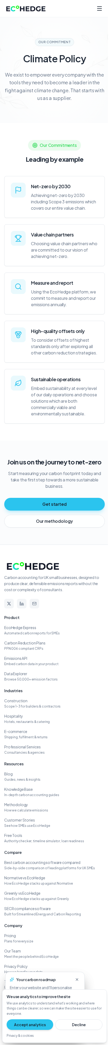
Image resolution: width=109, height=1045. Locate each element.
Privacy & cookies (20, 1036)
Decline (79, 1024)
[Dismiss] (77, 979)
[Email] (34, 603)
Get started (54, 504)
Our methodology (54, 521)
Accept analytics (30, 1024)
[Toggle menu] (99, 8)
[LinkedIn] (21, 603)
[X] (9, 603)
